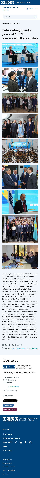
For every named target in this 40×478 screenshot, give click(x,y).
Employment (7, 434)
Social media (7, 442)
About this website (9, 467)
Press (5, 446)
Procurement (7, 463)
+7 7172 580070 (13, 387)
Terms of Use (7, 460)
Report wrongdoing (9, 470)
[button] (20, 55)
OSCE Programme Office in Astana (24, 348)
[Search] (35, 17)
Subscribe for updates (11, 438)
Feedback (6, 474)
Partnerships (8, 451)
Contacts (6, 430)
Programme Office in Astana (10, 8)
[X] (15, 442)
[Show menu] (36, 9)
